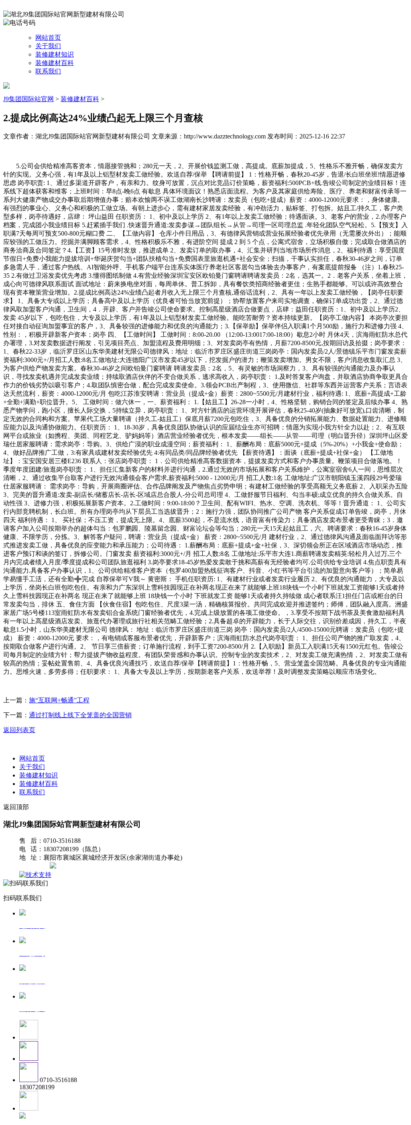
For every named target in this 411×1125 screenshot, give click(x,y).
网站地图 (35, 866)
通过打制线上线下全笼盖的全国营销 (80, 715)
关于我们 (48, 46)
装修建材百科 (54, 62)
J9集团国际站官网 (28, 99)
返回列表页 (19, 729)
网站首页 (48, 37)
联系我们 (48, 71)
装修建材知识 (54, 54)
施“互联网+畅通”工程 (59, 700)
